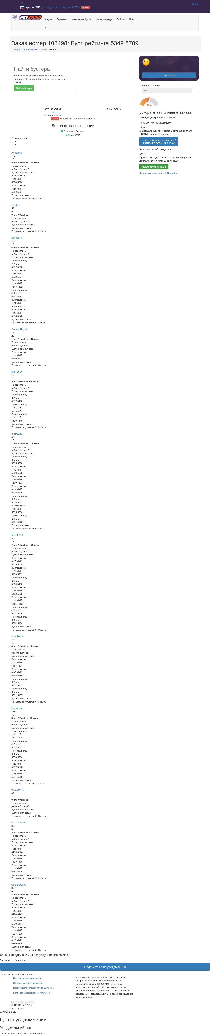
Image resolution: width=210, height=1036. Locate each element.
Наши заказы (31, 49)
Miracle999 (17, 535)
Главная (15, 49)
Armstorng (16, 152)
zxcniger (15, 205)
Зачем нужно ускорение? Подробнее (159, 172)
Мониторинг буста (81, 19)
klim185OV (17, 371)
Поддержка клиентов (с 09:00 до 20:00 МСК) (33, 987)
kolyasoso (16, 237)
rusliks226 (16, 433)
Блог (131, 19)
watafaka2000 (18, 822)
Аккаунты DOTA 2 (75, 7)
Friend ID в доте (151, 85)
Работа (120, 19)
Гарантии (61, 19)
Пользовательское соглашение (27, 978)
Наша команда (104, 19)
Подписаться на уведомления (105, 967)
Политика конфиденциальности (28, 982)
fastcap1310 (17, 789)
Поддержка (51, 7)
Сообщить (169, 75)
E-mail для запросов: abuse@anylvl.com (31, 992)
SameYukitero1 (19, 329)
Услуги (48, 19)
